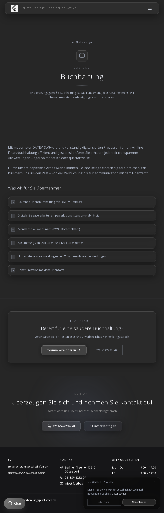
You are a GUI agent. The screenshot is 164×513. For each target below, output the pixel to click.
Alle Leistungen (84, 42)
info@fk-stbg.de (105, 426)
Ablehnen (104, 502)
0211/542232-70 (106, 350)
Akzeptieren (139, 502)
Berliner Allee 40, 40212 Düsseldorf (80, 469)
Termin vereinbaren (61, 350)
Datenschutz (119, 493)
